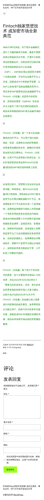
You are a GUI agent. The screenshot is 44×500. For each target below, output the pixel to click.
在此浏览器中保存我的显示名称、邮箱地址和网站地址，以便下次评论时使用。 (23, 459)
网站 (5, 445)
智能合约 (30, 345)
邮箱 (6, 433)
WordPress (18, 494)
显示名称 (8, 422)
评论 (6, 394)
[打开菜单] (4, 13)
